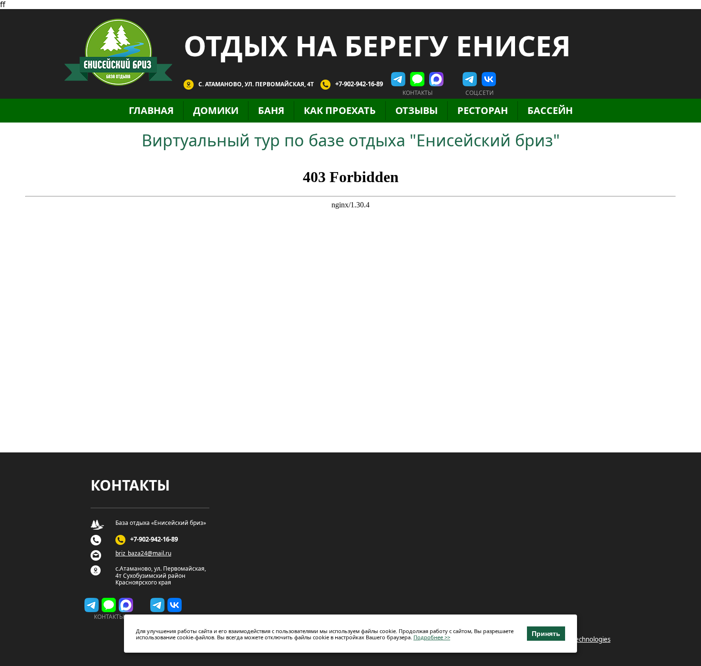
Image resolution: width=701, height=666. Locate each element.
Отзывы (416, 110)
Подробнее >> (431, 637)
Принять (546, 633)
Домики (215, 110)
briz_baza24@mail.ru (143, 553)
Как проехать (340, 110)
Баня (271, 110)
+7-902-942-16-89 (359, 84)
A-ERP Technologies (582, 639)
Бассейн (550, 110)
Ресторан (482, 110)
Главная (151, 110)
